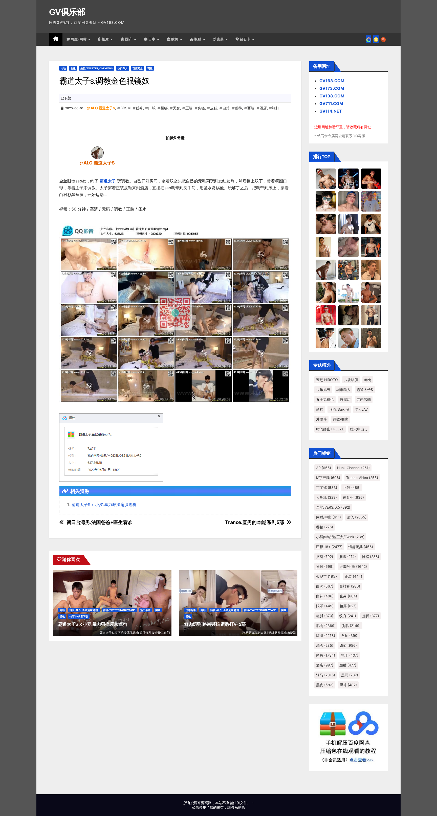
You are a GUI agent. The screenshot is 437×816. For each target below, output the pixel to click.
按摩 (106, 39)
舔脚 (324, 645)
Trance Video (362, 477)
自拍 (226, 108)
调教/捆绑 (340, 419)
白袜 (325, 596)
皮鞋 (213, 108)
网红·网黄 (79, 39)
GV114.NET (330, 111)
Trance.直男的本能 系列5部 (254, 522)
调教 (149, 68)
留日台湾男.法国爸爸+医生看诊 (99, 522)
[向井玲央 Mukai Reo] (325, 337)
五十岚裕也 (325, 399)
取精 (198, 39)
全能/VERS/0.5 (333, 507)
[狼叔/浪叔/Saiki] (325, 201)
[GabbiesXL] (348, 337)
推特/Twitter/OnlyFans (96, 68)
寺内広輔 (364, 399)
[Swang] (371, 178)
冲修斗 (321, 419)
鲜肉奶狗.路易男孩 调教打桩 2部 (215, 624)
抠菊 (324, 556)
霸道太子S (365, 389)
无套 (176, 108)
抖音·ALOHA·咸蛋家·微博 (84, 610)
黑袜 (319, 409)
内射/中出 (328, 517)
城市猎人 (343, 389)
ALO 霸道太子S (103, 108)
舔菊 (348, 645)
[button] (383, 39)
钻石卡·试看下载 (79, 616)
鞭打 (275, 108)
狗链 (201, 108)
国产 (129, 39)
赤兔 (367, 380)
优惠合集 (191, 610)
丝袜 (139, 108)
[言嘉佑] (348, 223)
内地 (63, 68)
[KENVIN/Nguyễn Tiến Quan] (348, 178)
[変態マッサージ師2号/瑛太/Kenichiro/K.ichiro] (325, 246)
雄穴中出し (359, 429)
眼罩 (325, 606)
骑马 (325, 675)
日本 (152, 39)
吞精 (324, 527)
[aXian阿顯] (371, 337)
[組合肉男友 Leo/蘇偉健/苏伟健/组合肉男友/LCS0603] (371, 201)
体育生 (353, 497)
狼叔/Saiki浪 (339, 409)
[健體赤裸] (348, 292)
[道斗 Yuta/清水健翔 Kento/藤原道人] (371, 269)
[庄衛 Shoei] (325, 315)
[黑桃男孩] (348, 201)
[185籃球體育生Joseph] (371, 292)
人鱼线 (326, 497)
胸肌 (351, 625)
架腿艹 (327, 576)
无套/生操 (353, 566)
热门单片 (123, 68)
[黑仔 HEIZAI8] (348, 269)
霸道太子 (108, 180)
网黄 (157, 610)
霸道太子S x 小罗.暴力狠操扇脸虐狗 (104, 504)
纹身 (347, 616)
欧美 (175, 39)
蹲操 (325, 655)
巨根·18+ (329, 547)
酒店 (263, 108)
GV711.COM (331, 103)
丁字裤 (326, 487)
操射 (325, 566)
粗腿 (324, 616)
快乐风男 (323, 389)
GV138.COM (331, 95)
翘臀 (370, 616)
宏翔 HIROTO (327, 380)
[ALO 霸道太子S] (97, 152)
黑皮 (325, 685)
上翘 (352, 487)
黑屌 (349, 675)
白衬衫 (349, 586)
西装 (250, 108)
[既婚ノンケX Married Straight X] (348, 246)
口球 (151, 108)
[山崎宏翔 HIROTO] (325, 178)
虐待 (238, 108)
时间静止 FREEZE (330, 429)
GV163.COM (331, 80)
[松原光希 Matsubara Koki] (325, 223)
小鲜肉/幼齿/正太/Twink (340, 537)
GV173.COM (331, 88)
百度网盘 (138, 68)
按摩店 (345, 399)
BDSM (125, 108)
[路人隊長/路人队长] (371, 315)
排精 (370, 556)
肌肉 (326, 625)
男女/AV (361, 409)
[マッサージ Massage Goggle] (348, 315)
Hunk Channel (353, 468)
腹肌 (325, 635)
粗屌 (348, 606)
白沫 (324, 586)
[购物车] (376, 39)
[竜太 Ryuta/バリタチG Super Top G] (371, 223)
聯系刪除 (238, 807)
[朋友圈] (368, 39)
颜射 (347, 665)
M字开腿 (328, 477)
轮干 (349, 655)
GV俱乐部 (67, 12)
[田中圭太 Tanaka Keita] (325, 292)
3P (323, 468)
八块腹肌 (351, 380)
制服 (73, 68)
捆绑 (164, 108)
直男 (221, 39)
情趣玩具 (360, 547)
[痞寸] (371, 246)
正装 (188, 108)
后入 (356, 517)
